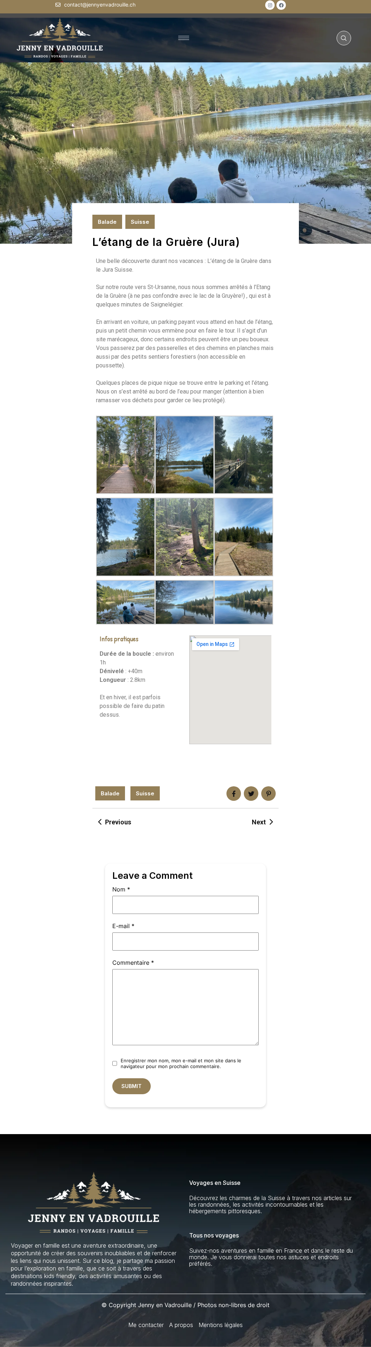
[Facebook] (281, 5)
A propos (181, 1325)
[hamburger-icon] (184, 38)
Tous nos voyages (214, 1235)
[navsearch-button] (344, 38)
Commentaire (133, 962)
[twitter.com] (251, 793)
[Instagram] (270, 5)
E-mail (123, 926)
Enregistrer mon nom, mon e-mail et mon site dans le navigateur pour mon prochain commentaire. (181, 1063)
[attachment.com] (268, 793)
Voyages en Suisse (215, 1182)
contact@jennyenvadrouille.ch (100, 4)
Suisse (140, 221)
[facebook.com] (233, 793)
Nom (121, 889)
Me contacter (146, 1325)
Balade (107, 221)
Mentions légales (221, 1325)
